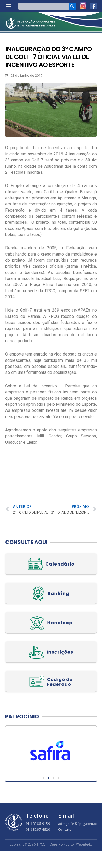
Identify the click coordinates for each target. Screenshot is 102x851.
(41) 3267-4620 (38, 829)
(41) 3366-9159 (38, 823)
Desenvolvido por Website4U (71, 844)
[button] (8, 6)
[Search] (72, 6)
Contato (65, 829)
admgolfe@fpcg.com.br (78, 823)
